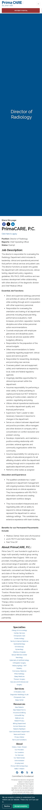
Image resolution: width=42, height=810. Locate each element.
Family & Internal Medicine (19, 641)
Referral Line (19, 718)
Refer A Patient (19, 769)
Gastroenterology (19, 644)
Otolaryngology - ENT (19, 665)
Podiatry (19, 668)
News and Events (19, 734)
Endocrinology (19, 638)
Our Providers (19, 750)
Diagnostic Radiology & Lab (19, 694)
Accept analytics (21, 806)
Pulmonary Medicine (19, 671)
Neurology (19, 657)
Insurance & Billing (19, 712)
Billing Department (19, 723)
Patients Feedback (19, 729)
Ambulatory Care (19, 692)
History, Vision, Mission (19, 747)
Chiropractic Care (19, 636)
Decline (7, 806)
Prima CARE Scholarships (19, 766)
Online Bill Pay (19, 715)
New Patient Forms (19, 710)
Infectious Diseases (19, 652)
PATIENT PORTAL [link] (21, 10)
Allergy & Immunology (19, 630)
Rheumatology (19, 674)
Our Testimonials (19, 758)
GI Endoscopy (19, 646)
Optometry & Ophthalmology (19, 660)
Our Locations (19, 752)
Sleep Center (19, 700)
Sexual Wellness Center (19, 655)
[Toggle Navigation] (38, 4)
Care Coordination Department (19, 731)
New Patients (19, 707)
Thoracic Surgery (19, 679)
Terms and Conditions (19, 740)
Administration (19, 760)
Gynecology (19, 649)
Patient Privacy (19, 721)
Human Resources (19, 726)
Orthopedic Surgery (19, 663)
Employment (19, 763)
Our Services (19, 755)
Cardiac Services (19, 633)
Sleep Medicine (19, 676)
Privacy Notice (19, 737)
